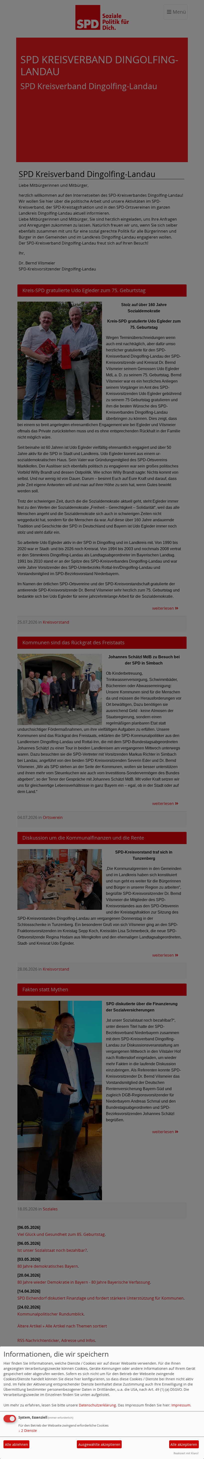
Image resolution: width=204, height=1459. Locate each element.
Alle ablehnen (16, 1444)
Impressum (180, 1405)
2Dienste (27, 1430)
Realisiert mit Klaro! (186, 1453)
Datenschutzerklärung (97, 1405)
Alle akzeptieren (183, 1444)
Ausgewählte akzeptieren (99, 1444)
